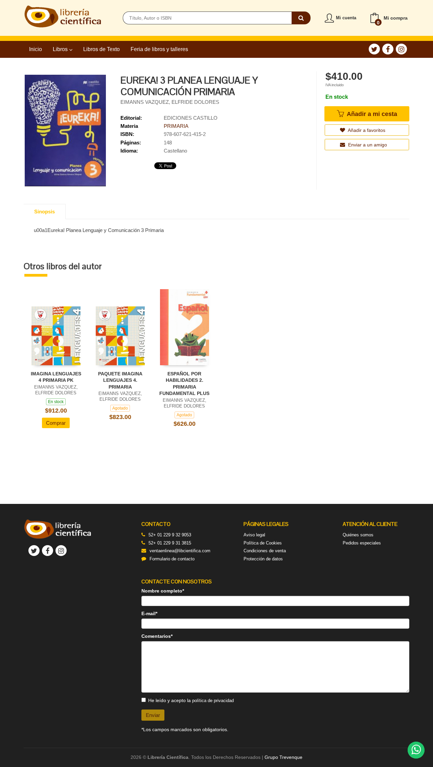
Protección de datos (263, 558)
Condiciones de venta (265, 550)
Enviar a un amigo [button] (367, 144)
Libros (61, 49)
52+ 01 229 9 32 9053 (170, 534)
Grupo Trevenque (283, 757)
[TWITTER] (374, 49)
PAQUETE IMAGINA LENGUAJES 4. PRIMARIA (120, 380)
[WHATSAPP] (416, 750)
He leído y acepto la (191, 700)
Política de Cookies (263, 542)
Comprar (56, 423)
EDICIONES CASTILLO (191, 118)
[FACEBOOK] (387, 49)
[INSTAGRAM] (401, 49)
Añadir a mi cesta (371, 114)
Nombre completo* (162, 590)
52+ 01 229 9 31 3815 (170, 542)
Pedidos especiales (362, 542)
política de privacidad (213, 700)
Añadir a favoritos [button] (366, 130)
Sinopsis (44, 211)
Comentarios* (157, 636)
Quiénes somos (358, 534)
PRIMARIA (176, 126)
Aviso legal (254, 534)
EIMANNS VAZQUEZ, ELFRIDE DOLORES (169, 102)
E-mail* (149, 613)
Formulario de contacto (172, 558)
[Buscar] (301, 17)
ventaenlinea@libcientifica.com (180, 550)
